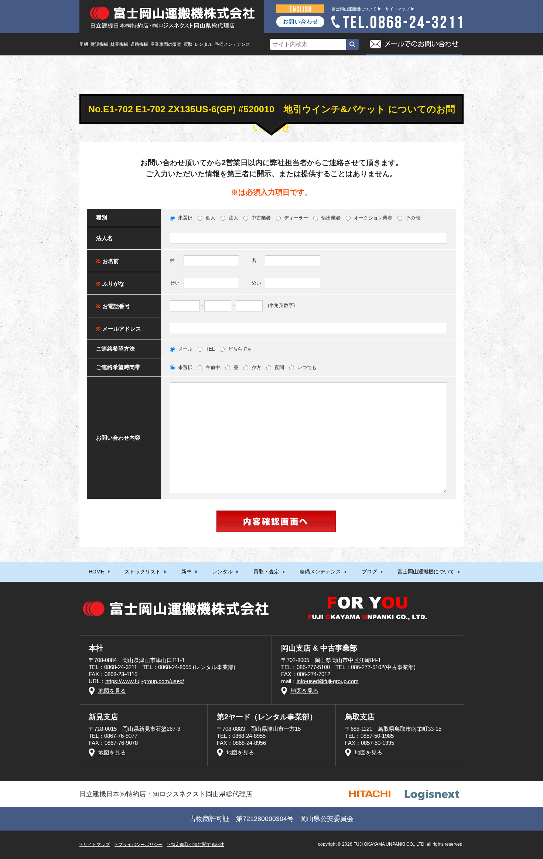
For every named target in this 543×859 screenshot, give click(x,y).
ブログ (369, 572)
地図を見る (112, 691)
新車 (186, 572)
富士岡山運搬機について (425, 572)
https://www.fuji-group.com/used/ (144, 681)
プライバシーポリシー (140, 844)
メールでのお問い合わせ (414, 44)
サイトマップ (96, 844)
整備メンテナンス (320, 572)
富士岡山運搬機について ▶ (357, 9)
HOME (96, 572)
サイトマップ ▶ (400, 9)
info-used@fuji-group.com (328, 681)
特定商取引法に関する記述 (197, 844)
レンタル (222, 572)
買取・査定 (266, 572)
